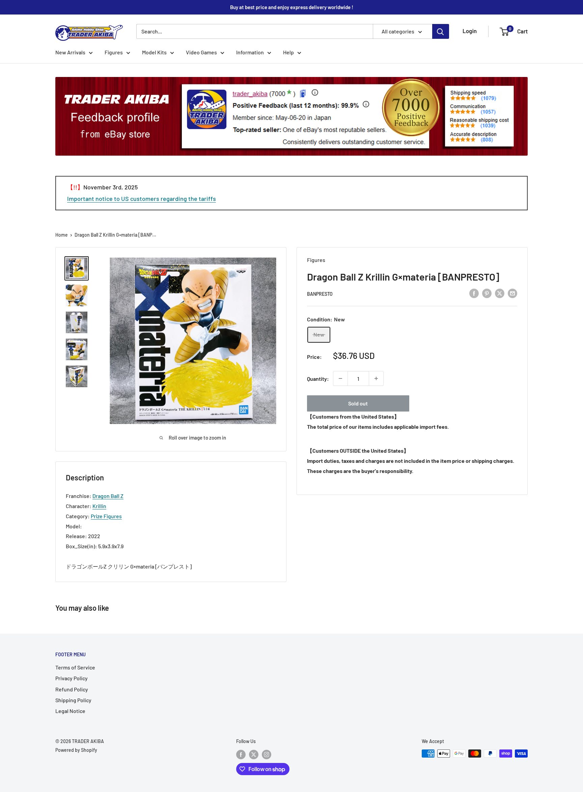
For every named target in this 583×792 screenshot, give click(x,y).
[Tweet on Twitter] (499, 293)
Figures (114, 52)
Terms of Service (75, 667)
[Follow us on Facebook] (241, 754)
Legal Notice (70, 711)
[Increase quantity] (376, 378)
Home (61, 235)
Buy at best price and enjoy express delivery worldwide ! (291, 7)
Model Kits (154, 52)
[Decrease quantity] (340, 378)
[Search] (440, 31)
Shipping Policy (73, 700)
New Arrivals (70, 52)
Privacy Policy (71, 678)
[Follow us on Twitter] (253, 754)
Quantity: (318, 378)
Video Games (201, 52)
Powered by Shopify (76, 750)
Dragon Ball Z (107, 496)
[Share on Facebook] (474, 293)
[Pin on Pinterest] (487, 293)
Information (250, 52)
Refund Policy (71, 689)
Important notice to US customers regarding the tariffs (141, 198)
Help (288, 52)
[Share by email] (512, 293)
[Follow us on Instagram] (266, 754)
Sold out (358, 403)
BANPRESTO (320, 293)
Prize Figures (106, 516)
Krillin (99, 506)
